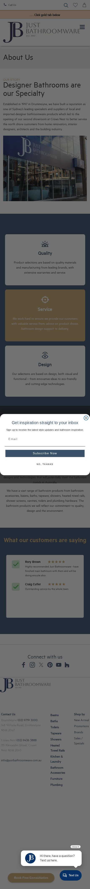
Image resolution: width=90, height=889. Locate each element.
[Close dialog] (86, 418)
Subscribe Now (45, 453)
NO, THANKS (45, 464)
